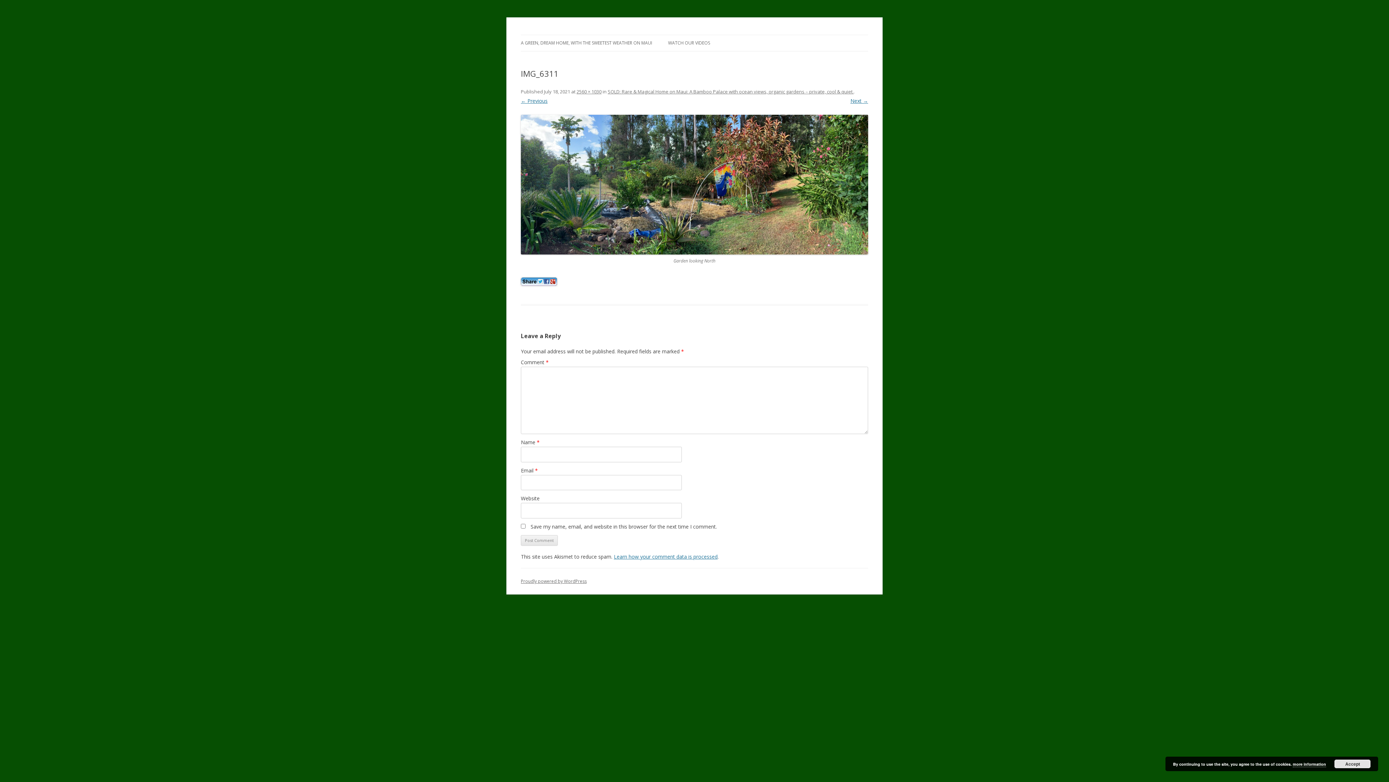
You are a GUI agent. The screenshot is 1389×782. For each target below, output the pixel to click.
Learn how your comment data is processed (666, 556)
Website (530, 498)
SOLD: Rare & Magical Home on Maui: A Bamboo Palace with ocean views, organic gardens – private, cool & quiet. (731, 91)
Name (530, 442)
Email (529, 470)
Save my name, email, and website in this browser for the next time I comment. (624, 526)
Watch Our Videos (689, 43)
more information (1309, 764)
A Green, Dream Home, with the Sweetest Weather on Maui (586, 43)
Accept (1352, 764)
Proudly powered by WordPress (554, 581)
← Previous (534, 100)
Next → (859, 100)
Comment (535, 362)
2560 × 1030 (589, 91)
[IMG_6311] (694, 185)
